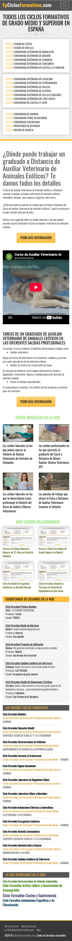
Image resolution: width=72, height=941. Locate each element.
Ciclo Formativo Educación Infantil (18, 728)
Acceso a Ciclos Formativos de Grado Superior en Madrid (53, 550)
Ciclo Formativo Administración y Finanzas (22, 845)
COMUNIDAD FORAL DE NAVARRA (26, 118)
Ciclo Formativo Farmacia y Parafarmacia (22, 756)
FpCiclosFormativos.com (24, 935)
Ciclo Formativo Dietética (14, 714)
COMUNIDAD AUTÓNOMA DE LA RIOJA (28, 91)
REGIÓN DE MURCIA (19, 130)
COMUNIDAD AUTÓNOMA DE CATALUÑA (29, 79)
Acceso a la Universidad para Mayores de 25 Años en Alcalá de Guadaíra (18, 552)
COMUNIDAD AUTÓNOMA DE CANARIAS (29, 60)
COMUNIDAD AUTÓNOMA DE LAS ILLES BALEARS (33, 95)
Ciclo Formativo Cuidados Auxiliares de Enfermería (29, 663)
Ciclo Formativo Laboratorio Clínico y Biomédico (25, 794)
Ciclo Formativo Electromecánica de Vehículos (24, 742)
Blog (39, 930)
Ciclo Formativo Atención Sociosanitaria (21, 831)
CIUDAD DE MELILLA (20, 48)
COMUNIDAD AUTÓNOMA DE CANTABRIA (30, 63)
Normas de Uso (12, 926)
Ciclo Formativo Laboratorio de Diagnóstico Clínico (26, 780)
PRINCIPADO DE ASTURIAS (23, 126)
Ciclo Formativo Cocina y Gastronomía (29, 895)
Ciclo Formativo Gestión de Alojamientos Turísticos (29, 682)
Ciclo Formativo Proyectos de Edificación (24, 644)
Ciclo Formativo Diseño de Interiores (22, 625)
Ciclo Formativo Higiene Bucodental (19, 766)
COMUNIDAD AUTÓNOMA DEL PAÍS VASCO (30, 99)
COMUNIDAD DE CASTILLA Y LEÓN (26, 102)
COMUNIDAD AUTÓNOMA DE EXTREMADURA (31, 83)
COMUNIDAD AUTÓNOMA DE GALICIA (28, 87)
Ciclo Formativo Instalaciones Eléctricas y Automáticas (28, 807)
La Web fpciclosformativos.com (19, 930)
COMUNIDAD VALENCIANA (23, 122)
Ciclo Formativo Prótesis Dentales (21, 607)
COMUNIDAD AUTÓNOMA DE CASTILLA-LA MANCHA (35, 67)
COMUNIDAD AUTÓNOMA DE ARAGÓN (28, 56)
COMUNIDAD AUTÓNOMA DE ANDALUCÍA (30, 52)
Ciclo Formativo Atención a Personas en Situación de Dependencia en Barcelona (51, 587)
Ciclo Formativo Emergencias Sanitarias (21, 821)
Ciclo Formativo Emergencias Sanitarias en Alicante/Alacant (17, 585)
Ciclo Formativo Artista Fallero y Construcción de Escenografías (32, 888)
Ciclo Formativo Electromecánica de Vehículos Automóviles (30, 881)
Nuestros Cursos (28, 926)
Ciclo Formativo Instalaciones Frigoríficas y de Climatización (28, 902)
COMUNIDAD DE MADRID (22, 114)
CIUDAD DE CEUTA (19, 44)
